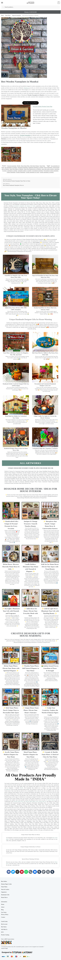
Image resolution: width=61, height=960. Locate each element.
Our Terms (3, 912)
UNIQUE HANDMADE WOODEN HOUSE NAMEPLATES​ (30, 236)
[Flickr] (35, 872)
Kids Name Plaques (34, 165)
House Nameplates (48, 167)
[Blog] (44, 872)
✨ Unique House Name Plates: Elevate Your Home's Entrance (30, 710)
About (2, 907)
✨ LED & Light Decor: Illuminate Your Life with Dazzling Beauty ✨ (50, 611)
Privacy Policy (4, 914)
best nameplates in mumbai (11, 167)
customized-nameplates (22, 167)
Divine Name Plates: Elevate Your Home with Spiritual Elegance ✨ (11, 668)
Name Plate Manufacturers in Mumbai (32, 169)
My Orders (4, 926)
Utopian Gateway (51, 800)
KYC (2, 932)
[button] (58, 3)
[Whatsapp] (26, 872)
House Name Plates (25, 165)
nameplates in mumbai (12, 170)
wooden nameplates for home (32, 172)
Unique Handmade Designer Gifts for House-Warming (30, 319)
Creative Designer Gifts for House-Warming (30, 634)
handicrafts (8, 789)
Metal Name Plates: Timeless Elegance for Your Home (30, 754)
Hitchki (18, 165)
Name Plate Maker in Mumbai (16, 169)
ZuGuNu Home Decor (19, 801)
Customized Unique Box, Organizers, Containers (45, 448)
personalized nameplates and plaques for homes (24, 206)
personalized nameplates (37, 170)
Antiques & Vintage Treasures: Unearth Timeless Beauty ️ (30, 523)
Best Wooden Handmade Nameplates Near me (13, 185)
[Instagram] (17, 872)
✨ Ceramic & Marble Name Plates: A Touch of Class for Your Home (50, 754)
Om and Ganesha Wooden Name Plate (42, 106)
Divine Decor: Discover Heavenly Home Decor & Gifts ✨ (11, 566)
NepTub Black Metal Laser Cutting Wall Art (36, 801)
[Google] (48, 872)
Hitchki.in (26, 88)
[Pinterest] (22, 872)
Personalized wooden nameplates (51, 170)
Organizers (4, 892)
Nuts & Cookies (5, 889)
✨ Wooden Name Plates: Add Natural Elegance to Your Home (30, 668)
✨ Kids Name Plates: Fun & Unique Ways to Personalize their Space (11, 710)
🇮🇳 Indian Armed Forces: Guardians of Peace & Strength (50, 668)
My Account (4, 924)
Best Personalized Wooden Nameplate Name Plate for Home (16, 181)
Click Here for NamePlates (30, 103)
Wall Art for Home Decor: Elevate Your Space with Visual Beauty (50, 566)
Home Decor (4, 897)
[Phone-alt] (30, 872)
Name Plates (7, 15)
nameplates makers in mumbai (25, 170)
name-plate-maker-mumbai (48, 169)
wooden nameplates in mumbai (47, 172)
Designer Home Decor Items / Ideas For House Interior (30, 489)
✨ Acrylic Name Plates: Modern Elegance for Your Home (11, 754)
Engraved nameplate (16, 15)
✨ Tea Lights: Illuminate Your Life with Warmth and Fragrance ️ (11, 611)
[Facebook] (9, 872)
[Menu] (3, 3)
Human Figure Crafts (6, 884)
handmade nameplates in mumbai (35, 167)
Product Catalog (5, 934)
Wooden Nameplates (25, 135)
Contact (3, 917)
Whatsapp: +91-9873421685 (30, 12)
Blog (2, 909)
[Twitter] (13, 872)
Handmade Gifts (5, 894)
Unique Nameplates (11, 172)
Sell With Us (4, 929)
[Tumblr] (39, 872)
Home (2, 15)
